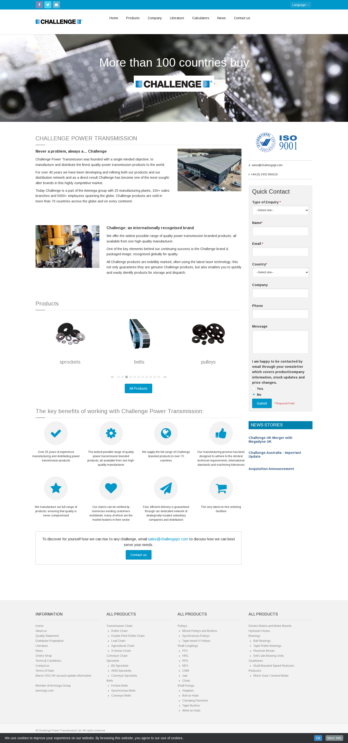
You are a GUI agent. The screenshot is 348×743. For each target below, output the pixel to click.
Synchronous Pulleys (196, 636)
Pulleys (182, 626)
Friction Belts (119, 685)
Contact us (242, 18)
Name (257, 223)
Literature (177, 18)
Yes (260, 389)
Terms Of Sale (45, 670)
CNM (185, 670)
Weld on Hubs (191, 710)
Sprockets (113, 660)
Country (259, 264)
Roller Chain (119, 631)
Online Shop (44, 655)
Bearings (254, 636)
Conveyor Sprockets (124, 675)
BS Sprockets (119, 665)
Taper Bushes (191, 705)
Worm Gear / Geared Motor (271, 675)
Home (113, 18)
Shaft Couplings (188, 645)
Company (155, 18)
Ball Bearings (262, 641)
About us (41, 631)
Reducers (255, 670)
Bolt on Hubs (190, 695)
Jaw (184, 675)
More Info (334, 738)
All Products (138, 388)
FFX (184, 650)
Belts (110, 680)
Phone (257, 306)
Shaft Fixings (186, 685)
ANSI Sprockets (121, 670)
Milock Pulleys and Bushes (199, 631)
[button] (26, 74)
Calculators (200, 18)
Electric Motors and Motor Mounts (270, 626)
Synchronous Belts (123, 690)
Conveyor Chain (117, 655)
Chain (186, 680)
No (259, 395)
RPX (185, 660)
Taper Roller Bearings (267, 645)
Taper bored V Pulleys (196, 641)
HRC (185, 655)
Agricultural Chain (122, 645)
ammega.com (45, 690)
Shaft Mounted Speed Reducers (273, 665)
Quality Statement (47, 636)
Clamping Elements (195, 700)
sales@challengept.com (168, 539)
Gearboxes (256, 660)
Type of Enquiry (266, 202)
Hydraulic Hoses (259, 631)
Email (257, 244)
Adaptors (188, 690)
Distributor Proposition (50, 641)
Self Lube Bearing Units (268, 655)
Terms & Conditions (48, 660)
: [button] (299, 5)
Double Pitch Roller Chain (128, 636)
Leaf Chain (118, 641)
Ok (318, 738)
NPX (185, 665)
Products (133, 18)
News (221, 18)
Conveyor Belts (121, 695)
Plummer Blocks (264, 650)
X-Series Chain (121, 650)
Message (260, 326)
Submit (262, 403)
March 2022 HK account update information (63, 675)
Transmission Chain (120, 626)
